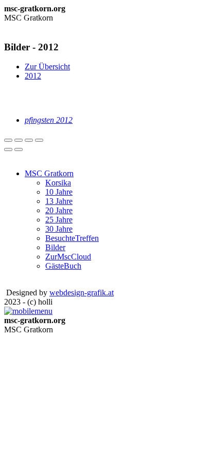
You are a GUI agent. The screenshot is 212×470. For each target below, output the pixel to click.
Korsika (58, 182)
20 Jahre (59, 210)
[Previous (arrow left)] (8, 149)
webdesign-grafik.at (81, 292)
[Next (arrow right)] (18, 149)
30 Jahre (59, 228)
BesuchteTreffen (72, 238)
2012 (33, 75)
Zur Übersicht (47, 66)
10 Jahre (59, 191)
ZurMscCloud (68, 256)
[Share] (18, 140)
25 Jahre (59, 219)
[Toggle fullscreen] (29, 140)
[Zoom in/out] (39, 140)
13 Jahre (59, 201)
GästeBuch (63, 265)
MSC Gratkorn (49, 173)
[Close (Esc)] (8, 140)
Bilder (55, 247)
